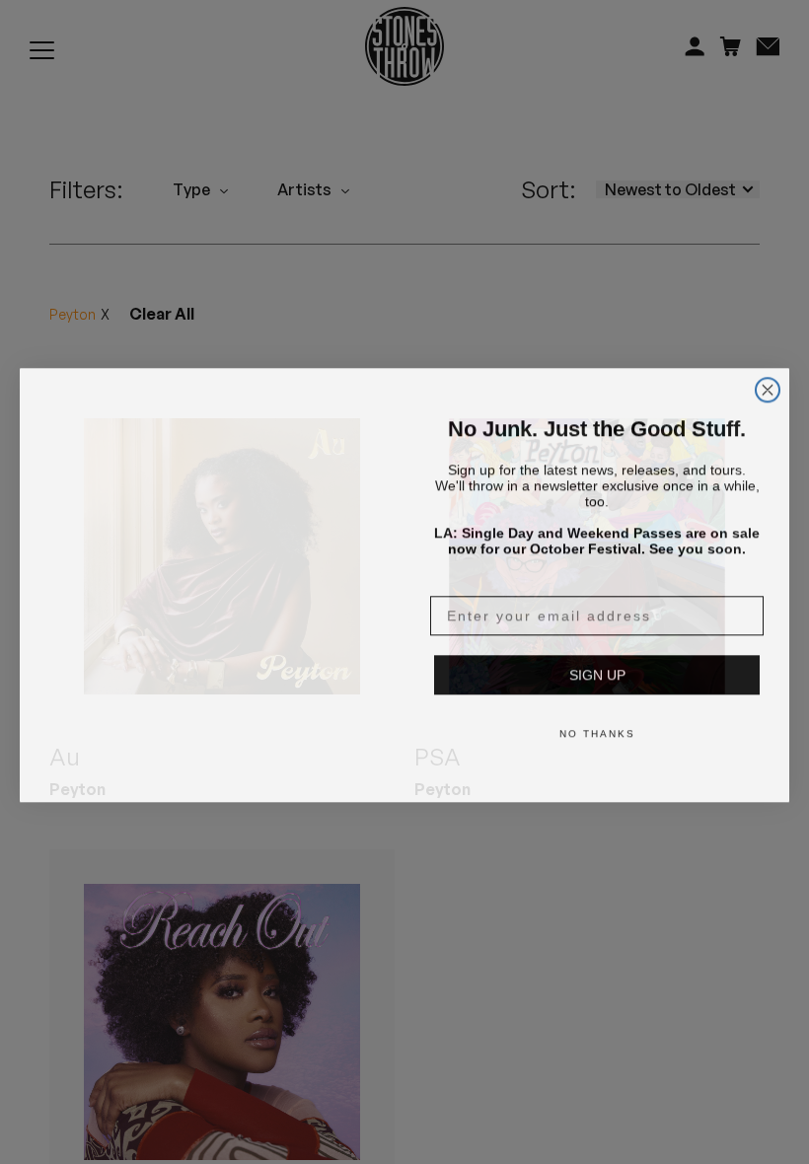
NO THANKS (597, 730)
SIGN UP (597, 672)
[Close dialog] (767, 363)
